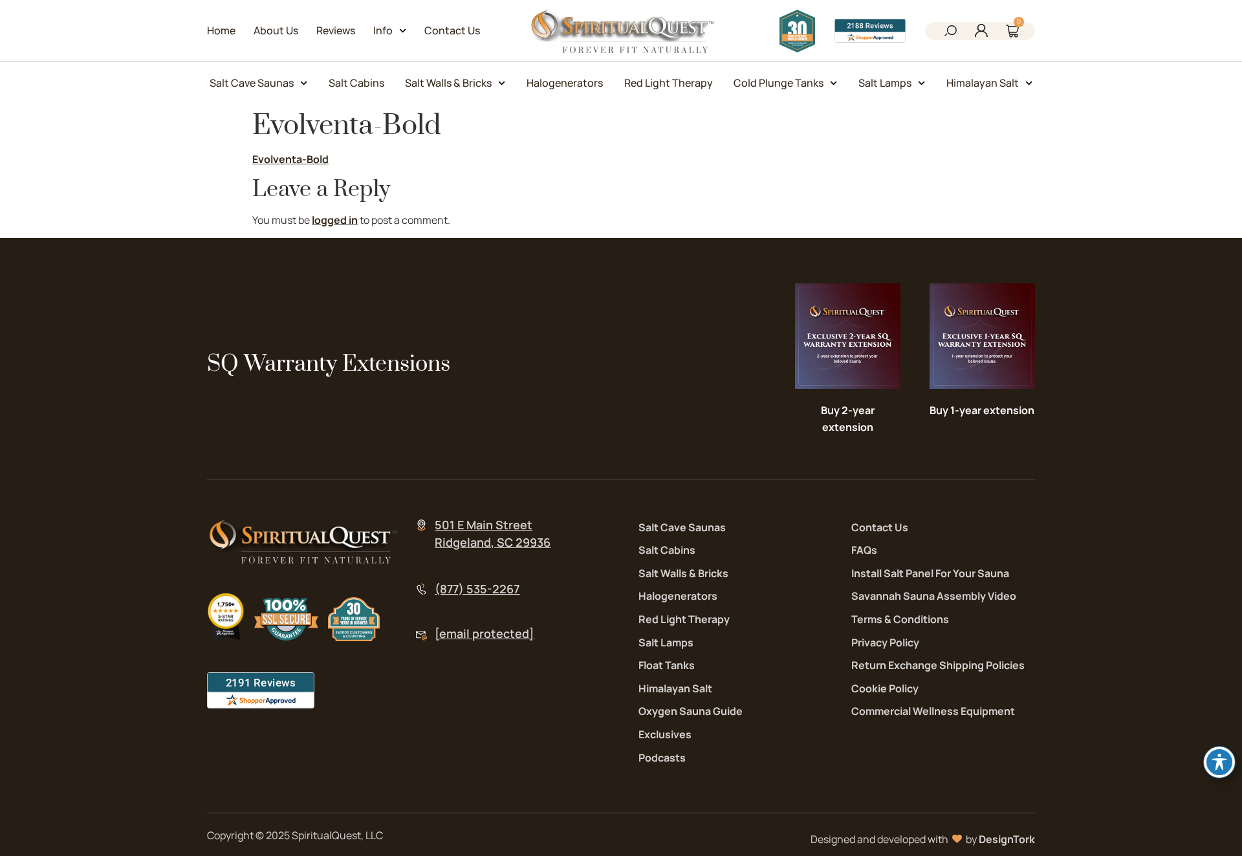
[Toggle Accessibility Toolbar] (1219, 762)
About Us (276, 30)
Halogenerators (565, 83)
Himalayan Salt (982, 83)
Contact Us (452, 30)
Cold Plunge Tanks (778, 83)
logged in (335, 220)
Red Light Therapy (668, 83)
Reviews (335, 30)
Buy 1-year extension (982, 410)
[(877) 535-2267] (421, 589)
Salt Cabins (356, 83)
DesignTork (1007, 839)
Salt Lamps (884, 83)
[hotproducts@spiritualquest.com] (421, 635)
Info (383, 30)
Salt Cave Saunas (252, 83)
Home (221, 30)
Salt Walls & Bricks (448, 83)
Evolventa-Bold (290, 159)
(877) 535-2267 (477, 589)
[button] (950, 32)
